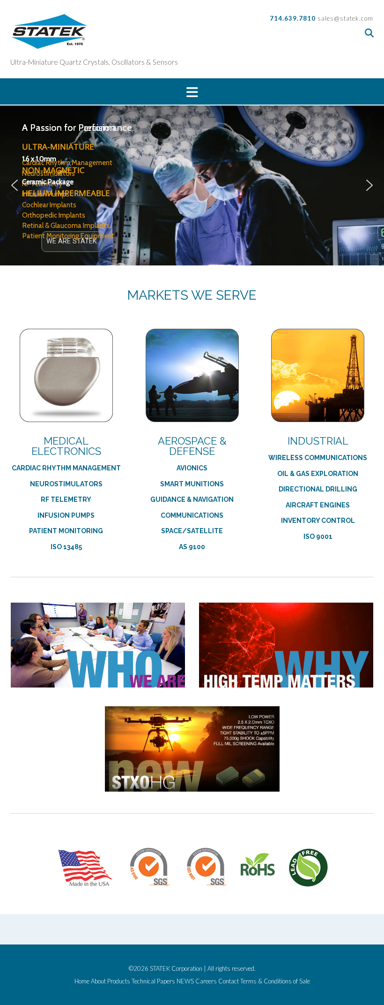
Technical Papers (153, 981)
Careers (206, 981)
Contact (228, 981)
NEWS (185, 981)
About (98, 981)
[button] (192, 91)
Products (118, 981)
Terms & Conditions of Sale (275, 981)
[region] (192, 185)
